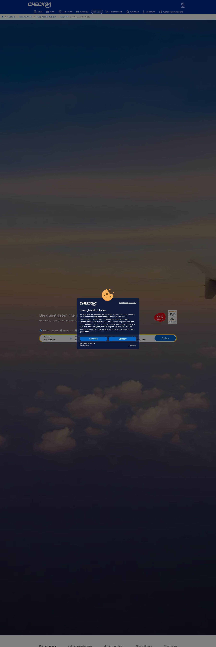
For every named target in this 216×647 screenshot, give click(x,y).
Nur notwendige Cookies (127, 303)
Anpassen (93, 339)
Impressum (132, 345)
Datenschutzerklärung (87, 343)
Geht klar (122, 339)
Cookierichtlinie (85, 345)
